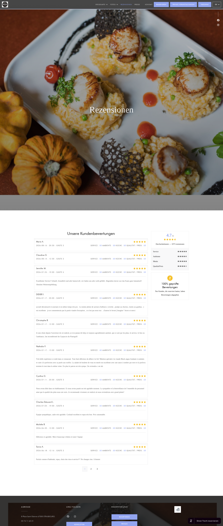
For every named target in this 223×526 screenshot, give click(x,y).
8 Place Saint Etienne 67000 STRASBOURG (38, 516)
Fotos (113, 4)
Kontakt (149, 4)
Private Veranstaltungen (183, 4)
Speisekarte (100, 4)
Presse (137, 4)
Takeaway (205, 4)
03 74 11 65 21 (27, 521)
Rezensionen (126, 4)
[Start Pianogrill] (5, 4)
